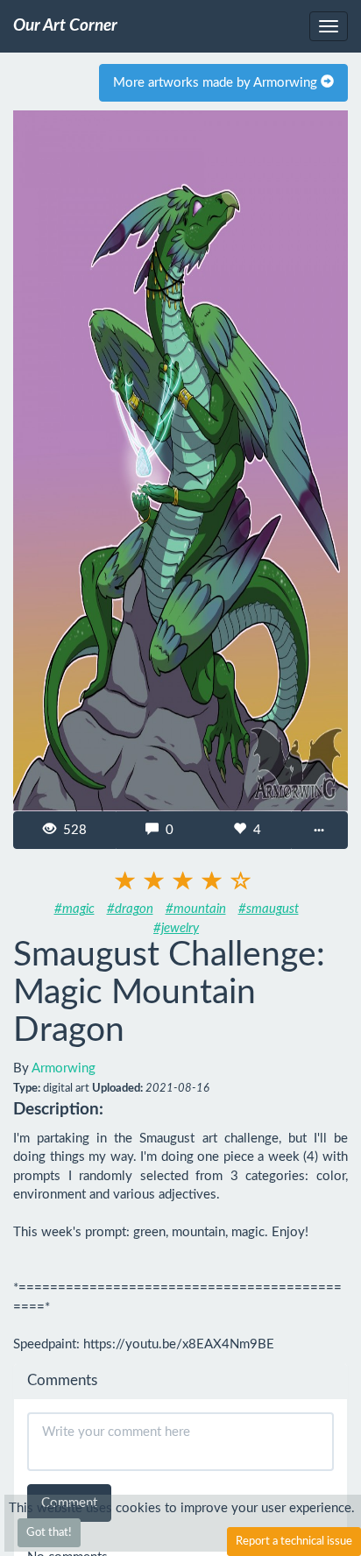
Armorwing (64, 1068)
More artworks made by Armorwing (217, 82)
